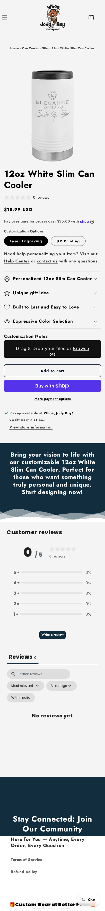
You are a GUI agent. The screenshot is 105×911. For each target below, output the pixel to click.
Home (14, 48)
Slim (45, 48)
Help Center (17, 261)
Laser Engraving (26, 241)
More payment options (52, 398)
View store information (30, 427)
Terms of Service (27, 859)
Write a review (52, 634)
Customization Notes (25, 336)
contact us (47, 261)
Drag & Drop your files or (52, 348)
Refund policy (24, 871)
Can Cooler (30, 48)
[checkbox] (21, 697)
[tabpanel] (52, 722)
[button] (11, 18)
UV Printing (68, 241)
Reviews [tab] (22, 657)
